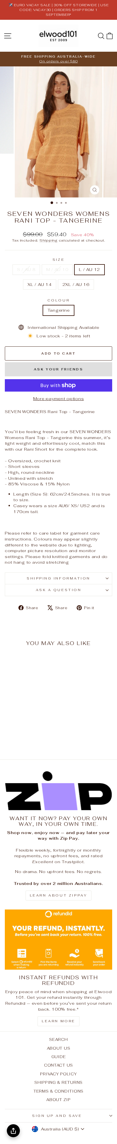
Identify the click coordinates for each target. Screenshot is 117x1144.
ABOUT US (58, 1048)
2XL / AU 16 (75, 284)
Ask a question (58, 590)
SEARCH (58, 1039)
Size (58, 259)
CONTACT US (58, 1065)
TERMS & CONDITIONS (58, 1091)
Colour (58, 300)
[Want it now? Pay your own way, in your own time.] (58, 791)
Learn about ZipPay (58, 895)
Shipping (48, 240)
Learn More (58, 1021)
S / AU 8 (26, 269)
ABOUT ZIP (58, 1099)
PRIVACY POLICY (58, 1073)
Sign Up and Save (57, 1115)
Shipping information (58, 578)
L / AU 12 (89, 269)
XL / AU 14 (39, 284)
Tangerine (58, 310)
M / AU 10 (57, 269)
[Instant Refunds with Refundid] (58, 939)
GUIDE (58, 1056)
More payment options (58, 398)
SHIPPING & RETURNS (58, 1082)
